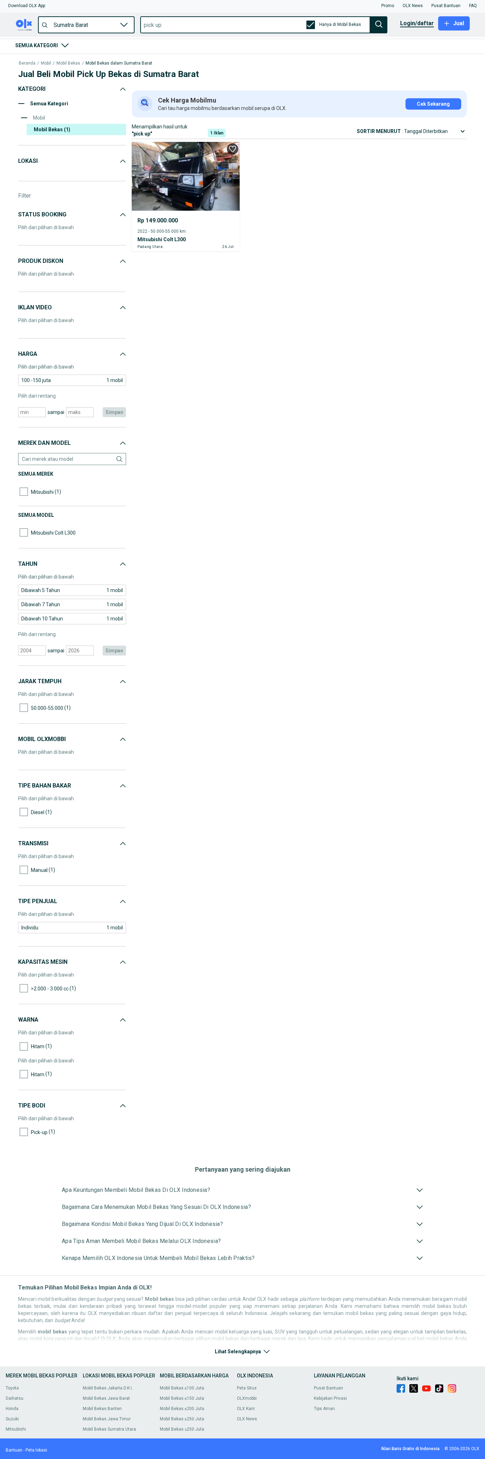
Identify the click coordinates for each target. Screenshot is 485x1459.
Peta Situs (247, 1388)
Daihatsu (14, 1398)
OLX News (247, 1418)
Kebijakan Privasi (330, 1398)
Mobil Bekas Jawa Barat (106, 1398)
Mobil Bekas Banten (102, 1408)
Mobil (46, 63)
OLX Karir (246, 1408)
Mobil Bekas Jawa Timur (107, 1418)
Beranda (27, 63)
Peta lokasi (36, 1450)
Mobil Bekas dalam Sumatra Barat (119, 63)
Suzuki (12, 1418)
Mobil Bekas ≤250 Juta (182, 1418)
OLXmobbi (247, 1398)
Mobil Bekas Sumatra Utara (109, 1429)
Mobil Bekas (68, 63)
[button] (26, 6)
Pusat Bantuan (328, 1388)
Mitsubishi (16, 1429)
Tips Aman (324, 1408)
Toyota (12, 1388)
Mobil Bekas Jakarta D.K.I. (108, 1388)
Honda (12, 1408)
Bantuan (14, 1450)
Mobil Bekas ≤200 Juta (182, 1408)
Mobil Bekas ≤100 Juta (182, 1388)
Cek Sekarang (433, 104)
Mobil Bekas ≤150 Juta (182, 1398)
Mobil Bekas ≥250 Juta (182, 1429)
